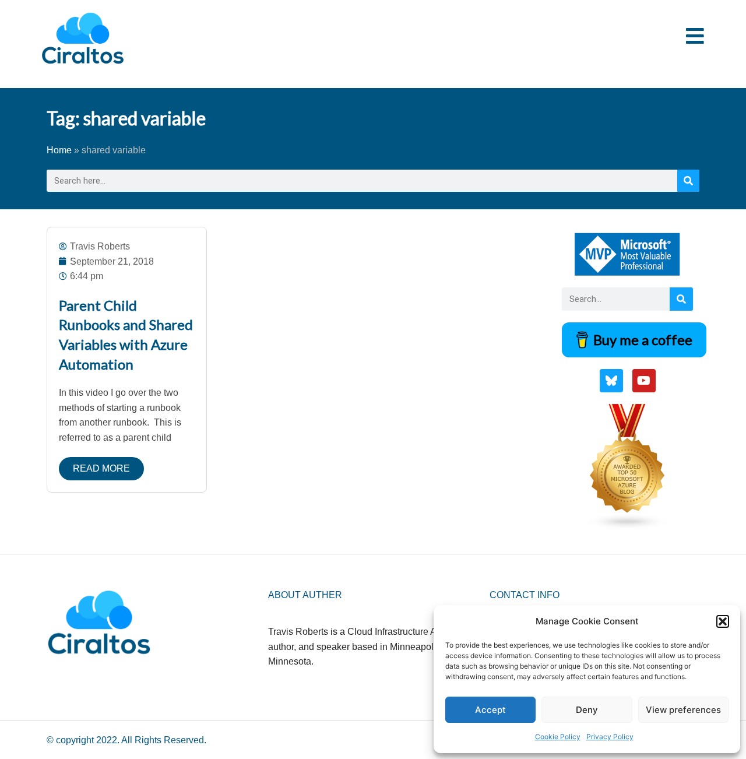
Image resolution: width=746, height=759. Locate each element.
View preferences (683, 709)
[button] (723, 621)
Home (59, 150)
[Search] (688, 181)
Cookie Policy (557, 736)
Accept (490, 709)
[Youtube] (644, 380)
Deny (587, 709)
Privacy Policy (610, 736)
